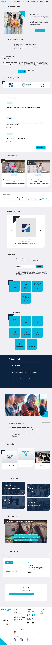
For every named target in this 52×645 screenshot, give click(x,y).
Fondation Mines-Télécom (18, 616)
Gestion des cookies (45, 643)
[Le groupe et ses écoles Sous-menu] (29, 1)
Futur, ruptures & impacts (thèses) (19, 613)
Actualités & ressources (17, 1)
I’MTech (15, 611)
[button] (4, 80)
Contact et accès (26, 643)
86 (27, 145)
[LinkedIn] (4, 614)
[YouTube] (9, 614)
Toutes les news (40, 147)
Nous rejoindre (42, 1)
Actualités (9, 118)
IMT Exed (15, 612)
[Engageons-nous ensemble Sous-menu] (39, 1)
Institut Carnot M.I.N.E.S (18, 619)
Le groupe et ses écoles (25, 1)
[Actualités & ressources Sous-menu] (21, 1)
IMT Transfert (16, 621)
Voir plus (7, 572)
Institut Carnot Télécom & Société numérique (19, 618)
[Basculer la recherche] (50, 1)
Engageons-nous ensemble (34, 1)
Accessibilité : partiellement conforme (19, 643)
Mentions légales (31, 643)
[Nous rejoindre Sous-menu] (45, 1)
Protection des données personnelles (37, 643)
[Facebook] (7, 614)
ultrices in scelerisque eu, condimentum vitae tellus (36, 430)
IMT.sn (15, 620)
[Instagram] (6, 614)
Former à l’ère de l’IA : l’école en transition (15, 138)
